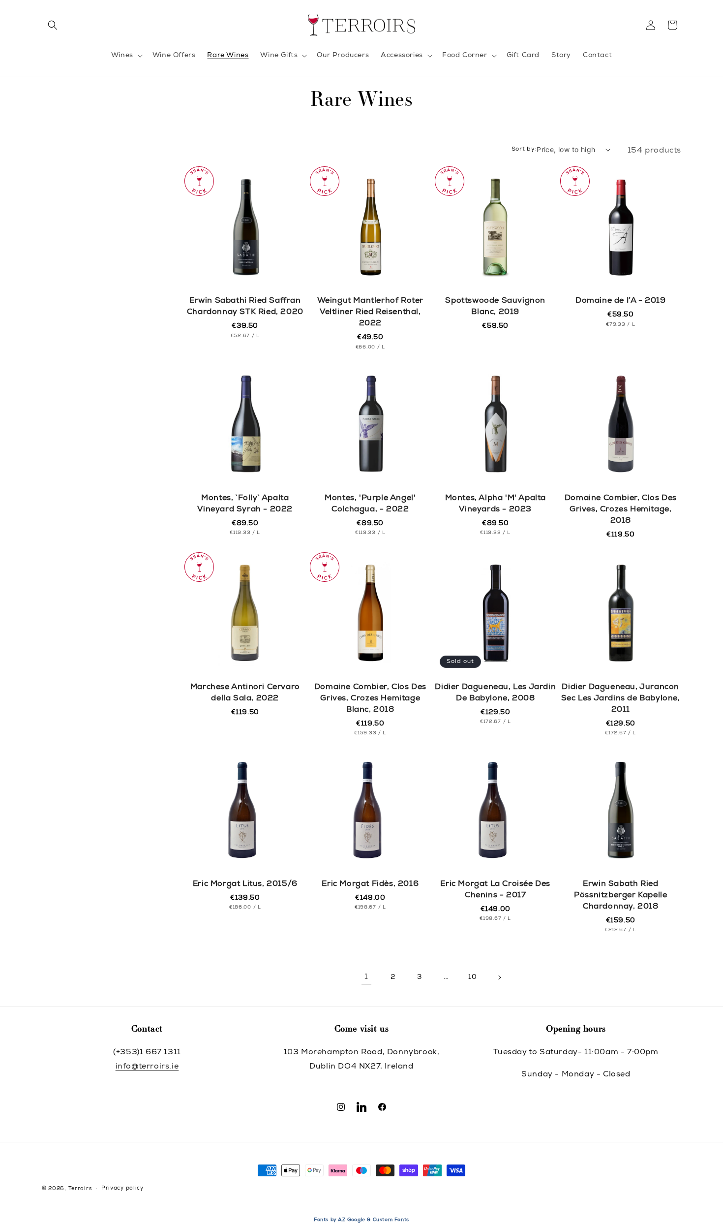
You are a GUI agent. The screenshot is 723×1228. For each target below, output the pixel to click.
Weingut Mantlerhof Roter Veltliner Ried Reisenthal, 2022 (370, 312)
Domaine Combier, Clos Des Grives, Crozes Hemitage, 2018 (621, 510)
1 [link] (366, 977)
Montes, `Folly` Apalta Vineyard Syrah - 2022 (245, 504)
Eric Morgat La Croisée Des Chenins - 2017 (495, 890)
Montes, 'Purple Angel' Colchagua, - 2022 (370, 504)
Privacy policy (122, 1188)
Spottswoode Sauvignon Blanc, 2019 (495, 306)
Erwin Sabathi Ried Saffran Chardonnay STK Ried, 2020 (245, 306)
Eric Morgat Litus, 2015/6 (245, 884)
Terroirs (80, 1189)
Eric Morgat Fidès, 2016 (370, 884)
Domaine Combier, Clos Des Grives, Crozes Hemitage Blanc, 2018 (370, 699)
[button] (52, 25)
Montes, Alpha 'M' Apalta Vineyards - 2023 (495, 504)
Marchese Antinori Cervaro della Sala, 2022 (245, 693)
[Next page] (499, 977)
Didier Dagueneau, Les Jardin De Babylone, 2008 (495, 693)
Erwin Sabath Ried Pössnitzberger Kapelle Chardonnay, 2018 (620, 896)
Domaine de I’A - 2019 (620, 301)
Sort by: (524, 149)
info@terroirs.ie (147, 1067)
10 (472, 977)
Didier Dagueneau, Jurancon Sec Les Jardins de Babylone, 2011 (620, 699)
